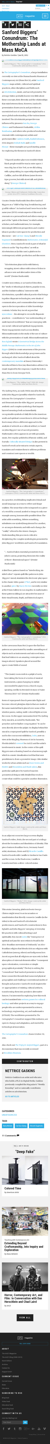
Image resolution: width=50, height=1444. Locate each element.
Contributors (5, 8)
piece (14, 586)
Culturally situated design (20, 442)
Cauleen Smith (22, 139)
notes (24, 937)
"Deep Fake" (19, 1)
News (4, 1385)
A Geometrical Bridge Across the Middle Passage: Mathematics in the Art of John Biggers (23, 345)
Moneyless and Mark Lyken (25, 767)
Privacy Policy (32, 1434)
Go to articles (12, 1096)
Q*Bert (27, 582)
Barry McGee (25, 586)
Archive (5, 1364)
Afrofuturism (10, 92)
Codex (34, 735)
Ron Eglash (7, 341)
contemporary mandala (12, 361)
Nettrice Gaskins (20, 1071)
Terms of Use (41, 1434)
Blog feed (5, 1398)
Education (5, 1388)
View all (25, 1317)
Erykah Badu (19, 143)
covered (19, 743)
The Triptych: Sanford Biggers (27, 1045)
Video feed (6, 1401)
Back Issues (5, 11)
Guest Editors (7, 1361)
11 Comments (9, 1135)
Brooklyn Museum (12, 1053)
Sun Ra (26, 123)
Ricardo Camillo (36, 851)
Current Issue (7, 1381)
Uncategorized (9, 1115)
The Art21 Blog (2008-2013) (12, 1357)
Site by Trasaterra (23, 1438)
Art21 (3, 5)
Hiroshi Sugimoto (36, 1126)
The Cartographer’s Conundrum (17, 72)
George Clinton (18, 183)
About (7, 5)
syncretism (7, 314)
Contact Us (6, 1368)
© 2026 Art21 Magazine (9, 1438)
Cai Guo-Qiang (23, 236)
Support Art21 (40, 5)
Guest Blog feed (8, 1409)
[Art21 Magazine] (26, 14)
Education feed (7, 1405)
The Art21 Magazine (9, 1353)
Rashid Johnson (37, 139)
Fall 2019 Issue (8, 2)
